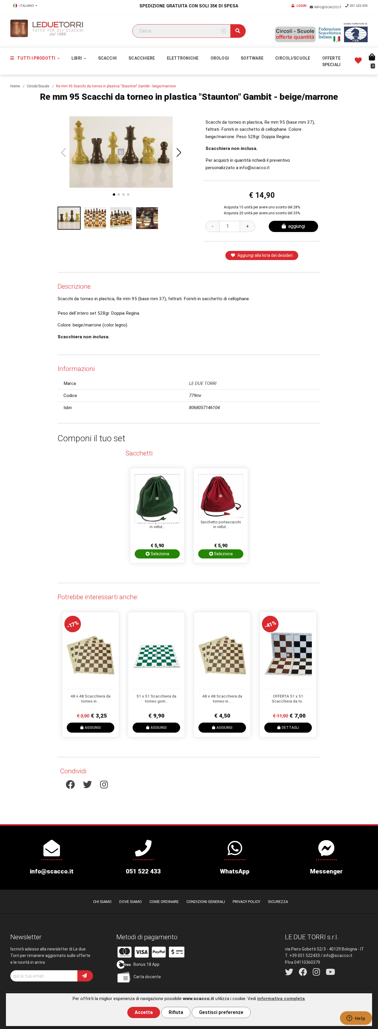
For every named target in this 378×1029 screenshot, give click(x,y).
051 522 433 (358, 6)
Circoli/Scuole (292, 58)
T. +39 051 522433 (302, 955)
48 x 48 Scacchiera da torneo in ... (90, 699)
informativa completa (281, 998)
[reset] (224, 31)
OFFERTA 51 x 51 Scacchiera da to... (288, 699)
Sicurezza (278, 901)
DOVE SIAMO (130, 901)
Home (15, 86)
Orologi (220, 58)
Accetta (144, 1012)
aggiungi (296, 226)
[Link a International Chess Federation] (356, 34)
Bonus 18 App (146, 964)
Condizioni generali (205, 901)
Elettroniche (183, 58)
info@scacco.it (328, 7)
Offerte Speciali (331, 61)
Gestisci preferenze (221, 1012)
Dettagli (290, 728)
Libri (77, 58)
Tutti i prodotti (36, 58)
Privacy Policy (246, 901)
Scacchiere (141, 58)
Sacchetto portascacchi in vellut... (157, 524)
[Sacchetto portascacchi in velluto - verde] (157, 494)
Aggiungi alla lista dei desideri (265, 255)
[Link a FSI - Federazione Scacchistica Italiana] (330, 35)
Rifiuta (176, 1012)
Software (252, 58)
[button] (179, 152)
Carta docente (147, 976)
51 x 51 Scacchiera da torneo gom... (156, 699)
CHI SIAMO (102, 901)
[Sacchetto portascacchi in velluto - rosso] (220, 494)
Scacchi (107, 58)
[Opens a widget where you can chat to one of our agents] (356, 1018)
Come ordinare (164, 901)
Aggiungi (93, 728)
